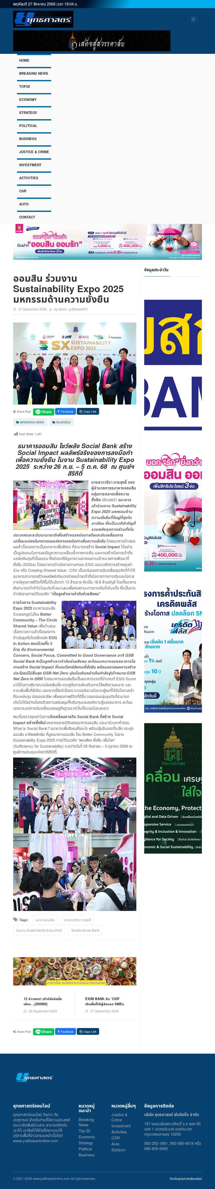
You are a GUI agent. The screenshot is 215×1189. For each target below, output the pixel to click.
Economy (87, 1136)
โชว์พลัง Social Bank (85, 930)
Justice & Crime (119, 1117)
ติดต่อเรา (118, 1149)
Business (87, 1154)
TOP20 (24, 86)
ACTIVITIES (28, 177)
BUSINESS (28, 138)
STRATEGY (28, 112)
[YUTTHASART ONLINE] (43, 19)
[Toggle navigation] (193, 19)
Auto (115, 1143)
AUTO (24, 203)
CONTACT (27, 217)
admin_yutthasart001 (73, 309)
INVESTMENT (30, 164)
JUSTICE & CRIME (34, 151)
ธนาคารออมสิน (45, 919)
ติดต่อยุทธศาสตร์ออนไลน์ (186, 1178)
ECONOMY (28, 99)
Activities (119, 1131)
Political (85, 1148)
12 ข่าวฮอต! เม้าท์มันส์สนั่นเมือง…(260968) (43, 1001)
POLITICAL (28, 125)
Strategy (86, 1142)
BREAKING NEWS (33, 73)
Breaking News (86, 1122)
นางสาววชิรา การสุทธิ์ (77, 919)
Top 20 (84, 1130)
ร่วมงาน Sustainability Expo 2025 (39, 930)
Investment (121, 1125)
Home (24, 60)
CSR (22, 190)
